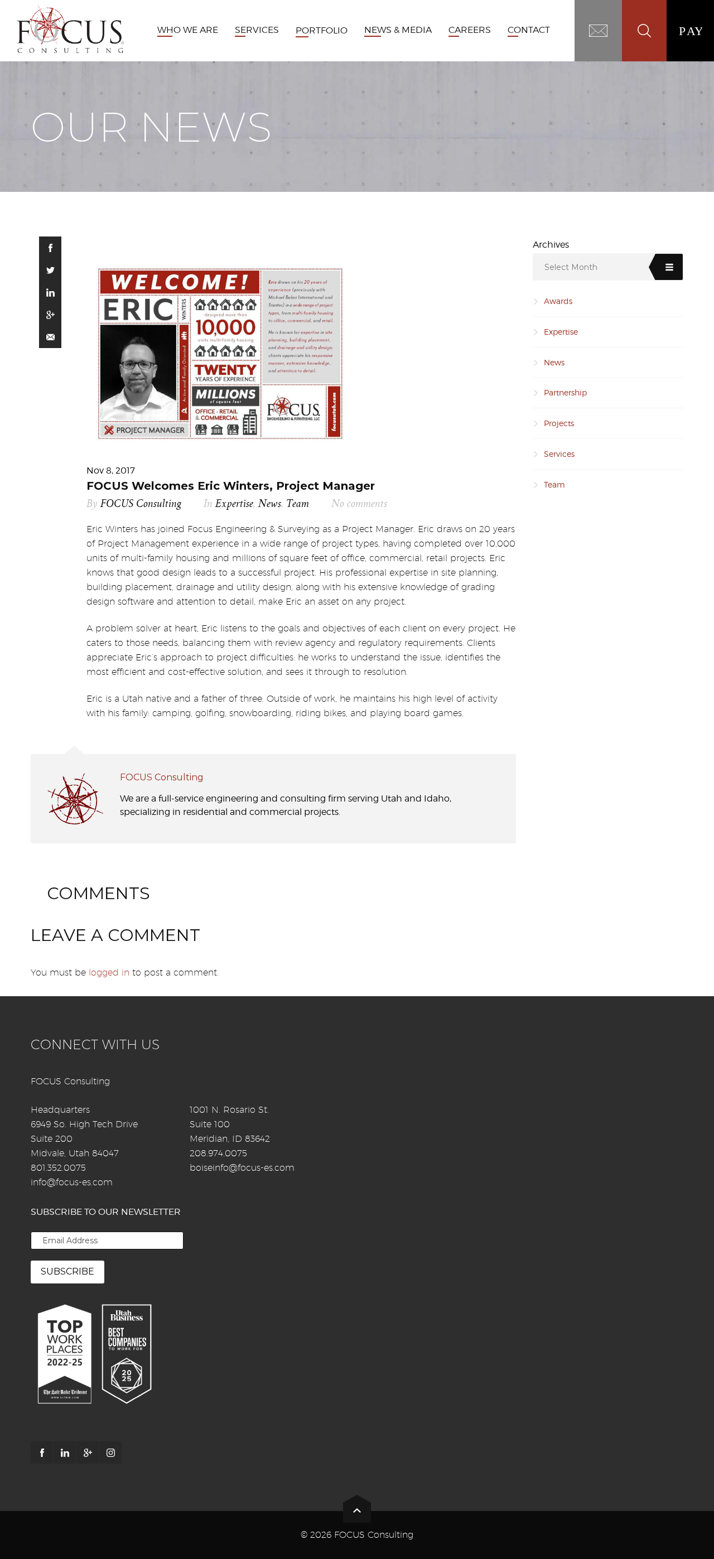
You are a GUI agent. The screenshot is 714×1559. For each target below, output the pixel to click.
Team (297, 504)
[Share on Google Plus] (50, 314)
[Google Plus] (87, 1452)
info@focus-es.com (72, 1182)
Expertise (234, 504)
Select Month (570, 267)
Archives (551, 244)
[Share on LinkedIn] (50, 292)
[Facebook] (42, 1452)
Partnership (565, 392)
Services (559, 453)
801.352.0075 (58, 1167)
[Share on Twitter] (50, 270)
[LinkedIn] (65, 1452)
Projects (559, 423)
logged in (109, 972)
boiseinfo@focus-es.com (242, 1167)
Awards (558, 301)
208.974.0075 (218, 1153)
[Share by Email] (50, 337)
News (269, 504)
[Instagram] (110, 1452)
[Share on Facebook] (50, 247)
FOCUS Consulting (140, 504)
